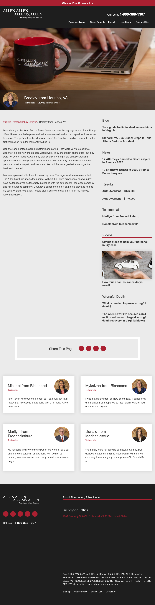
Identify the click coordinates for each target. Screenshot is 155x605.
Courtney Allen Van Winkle (49, 102)
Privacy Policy (80, 591)
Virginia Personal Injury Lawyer (20, 122)
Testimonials (29, 102)
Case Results (97, 22)
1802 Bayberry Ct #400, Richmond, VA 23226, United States (95, 516)
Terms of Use (96, 591)
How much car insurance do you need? (123, 283)
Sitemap (67, 591)
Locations (125, 22)
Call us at (126, 14)
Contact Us (142, 22)
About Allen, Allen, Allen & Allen (82, 497)
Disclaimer (110, 591)
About (111, 22)
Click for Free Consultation (77, 3)
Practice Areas (76, 22)
